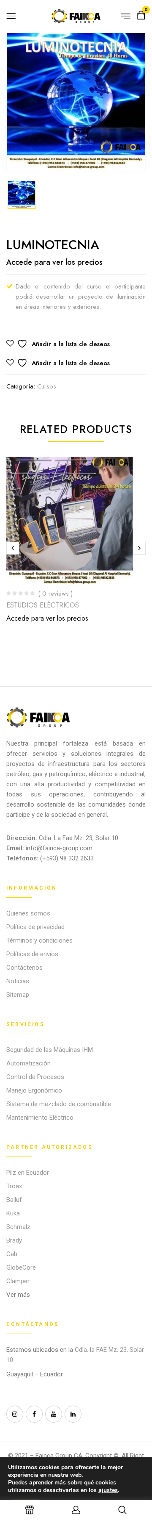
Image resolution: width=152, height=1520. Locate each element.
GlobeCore (21, 1267)
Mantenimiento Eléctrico (39, 1117)
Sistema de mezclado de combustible (58, 1104)
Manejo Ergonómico (34, 1090)
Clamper (18, 1281)
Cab (11, 1254)
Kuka (13, 1213)
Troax (14, 1186)
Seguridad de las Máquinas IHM (49, 1050)
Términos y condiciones (39, 940)
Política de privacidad (35, 927)
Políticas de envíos (32, 954)
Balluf (14, 1200)
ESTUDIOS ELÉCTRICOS (42, 605)
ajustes (108, 1490)
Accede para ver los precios (54, 262)
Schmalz (18, 1227)
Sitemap (17, 995)
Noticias (17, 981)
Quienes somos (28, 913)
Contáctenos (24, 967)
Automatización (28, 1063)
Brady (14, 1240)
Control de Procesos (35, 1077)
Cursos (46, 386)
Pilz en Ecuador (27, 1172)
